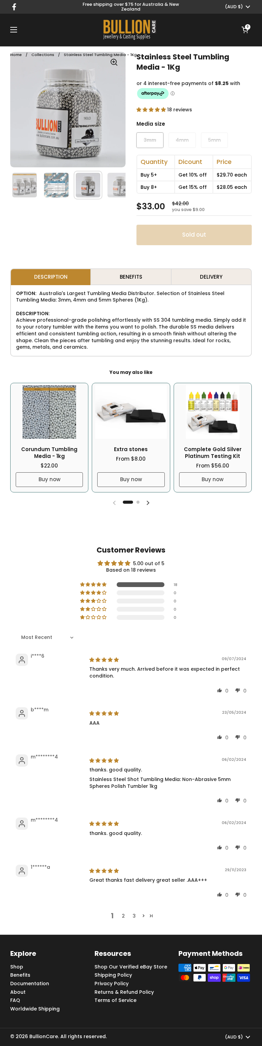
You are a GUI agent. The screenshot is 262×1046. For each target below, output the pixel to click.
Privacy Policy (111, 983)
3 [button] (134, 915)
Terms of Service (115, 1000)
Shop (16, 966)
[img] (104, 659)
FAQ (15, 1000)
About (18, 992)
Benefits (20, 975)
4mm (182, 140)
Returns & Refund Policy (124, 992)
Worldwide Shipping (35, 1008)
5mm (214, 140)
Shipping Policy (113, 975)
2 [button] (123, 915)
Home (16, 54)
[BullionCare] (129, 29)
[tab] (50, 276)
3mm (150, 140)
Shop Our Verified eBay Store (130, 966)
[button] (245, 30)
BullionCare (43, 1036)
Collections (42, 54)
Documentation (29, 983)
